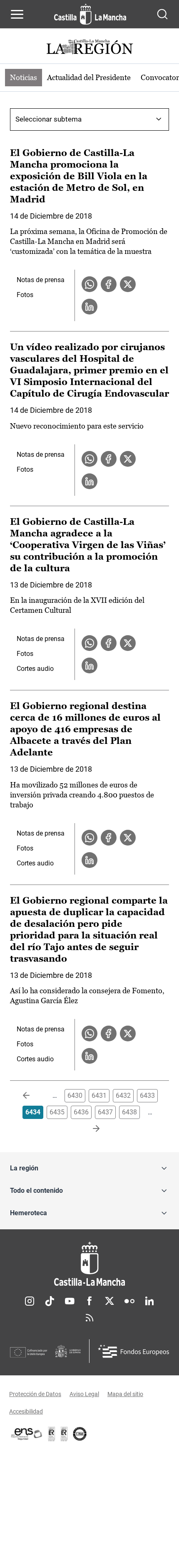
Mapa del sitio (125, 1394)
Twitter (109, 1301)
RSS (89, 1318)
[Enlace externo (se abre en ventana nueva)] (64, 1433)
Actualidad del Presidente (89, 77)
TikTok (50, 1301)
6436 (81, 1112)
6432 (123, 1095)
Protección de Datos (35, 1394)
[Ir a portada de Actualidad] (89, 48)
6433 (147, 1095)
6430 (74, 1095)
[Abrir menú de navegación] (17, 14)
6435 (57, 1112)
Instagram (30, 1301)
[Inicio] (89, 1264)
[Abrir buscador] (162, 14)
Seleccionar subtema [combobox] (48, 119)
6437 (105, 1112)
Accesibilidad (26, 1411)
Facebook (89, 1301)
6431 (99, 1095)
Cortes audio (35, 669)
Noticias (23, 77)
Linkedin (149, 1301)
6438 (129, 1112)
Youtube (70, 1301)
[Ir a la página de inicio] (90, 14)
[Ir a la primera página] (33, 1095)
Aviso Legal (84, 1394)
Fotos (25, 295)
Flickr (129, 1301)
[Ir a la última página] (89, 1129)
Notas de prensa (41, 280)
